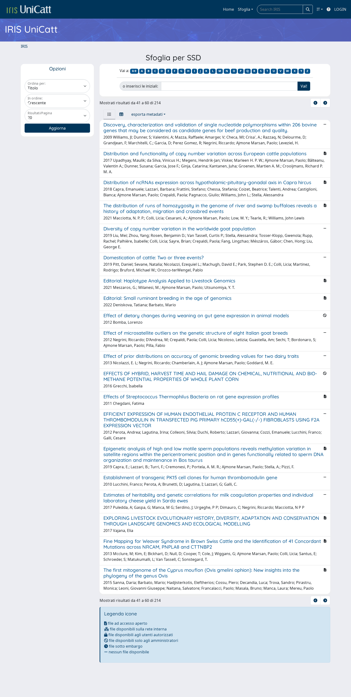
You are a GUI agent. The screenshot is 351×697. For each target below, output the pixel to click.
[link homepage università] (29, 9)
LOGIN (340, 9)
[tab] (109, 114)
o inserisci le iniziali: (140, 86)
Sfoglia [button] (244, 9)
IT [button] (318, 9)
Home (228, 9)
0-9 (134, 71)
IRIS (24, 46)
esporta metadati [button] (147, 114)
